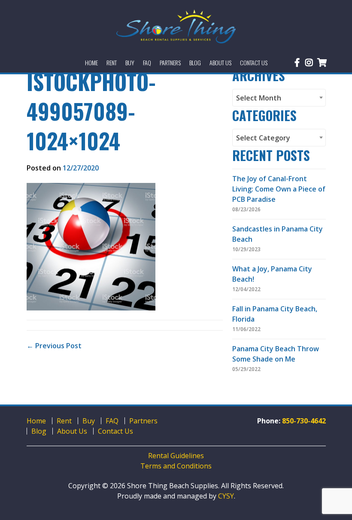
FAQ (112, 420)
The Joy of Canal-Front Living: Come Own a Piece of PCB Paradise (278, 189)
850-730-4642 (304, 421)
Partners (143, 420)
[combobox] (279, 97)
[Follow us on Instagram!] (309, 63)
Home (36, 420)
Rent (64, 420)
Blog (38, 431)
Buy (88, 420)
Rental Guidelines (176, 455)
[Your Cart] (322, 63)
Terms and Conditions (176, 466)
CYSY (226, 496)
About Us (72, 431)
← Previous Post (54, 345)
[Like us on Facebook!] (297, 63)
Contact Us (115, 431)
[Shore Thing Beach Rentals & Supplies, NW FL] (176, 26)
